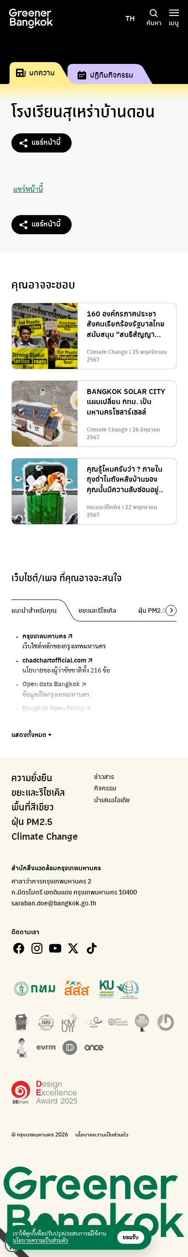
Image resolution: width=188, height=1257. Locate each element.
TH (130, 18)
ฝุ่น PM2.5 (31, 822)
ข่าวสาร (104, 776)
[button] (168, 610)
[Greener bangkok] (31, 18)
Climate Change (44, 837)
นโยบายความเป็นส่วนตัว (101, 1134)
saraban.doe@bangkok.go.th (53, 902)
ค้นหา (154, 22)
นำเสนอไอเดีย (112, 799)
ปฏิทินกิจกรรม (111, 74)
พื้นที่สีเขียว (32, 807)
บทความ (42, 72)
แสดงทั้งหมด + (31, 734)
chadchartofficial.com (54, 659)
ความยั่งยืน (31, 778)
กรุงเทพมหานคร (44, 635)
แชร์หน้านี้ (46, 142)
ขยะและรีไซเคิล (38, 793)
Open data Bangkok (51, 683)
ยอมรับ (131, 1237)
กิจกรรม (105, 788)
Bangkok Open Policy (53, 707)
